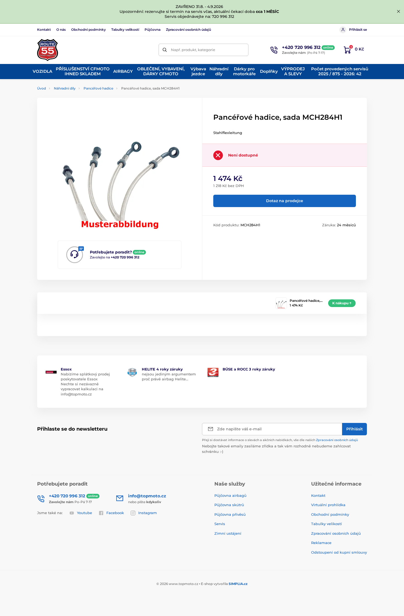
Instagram (147, 513)
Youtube (84, 513)
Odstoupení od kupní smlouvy (339, 552)
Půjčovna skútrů (229, 505)
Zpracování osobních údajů (188, 29)
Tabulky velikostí (125, 29)
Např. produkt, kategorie (193, 50)
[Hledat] (165, 50)
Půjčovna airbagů (230, 495)
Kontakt (44, 29)
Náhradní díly (65, 88)
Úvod (41, 88)
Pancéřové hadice (98, 88)
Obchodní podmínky (88, 29)
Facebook (115, 513)
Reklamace (321, 542)
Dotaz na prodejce (284, 200)
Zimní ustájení (227, 533)
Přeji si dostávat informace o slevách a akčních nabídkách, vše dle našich (280, 440)
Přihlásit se (358, 29)
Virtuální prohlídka (328, 505)
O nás (61, 29)
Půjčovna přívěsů (230, 514)
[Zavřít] (398, 11)
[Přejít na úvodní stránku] (47, 50)
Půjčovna (153, 29)
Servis (219, 524)
